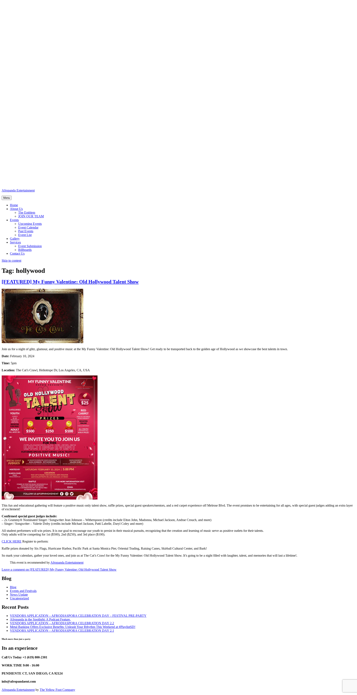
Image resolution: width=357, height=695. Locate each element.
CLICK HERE (11, 541)
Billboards (25, 250)
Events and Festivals (23, 591)
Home (14, 205)
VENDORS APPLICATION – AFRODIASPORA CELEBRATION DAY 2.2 (62, 623)
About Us (16, 209)
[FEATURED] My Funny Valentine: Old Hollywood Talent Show (70, 281)
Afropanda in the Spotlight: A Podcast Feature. (40, 619)
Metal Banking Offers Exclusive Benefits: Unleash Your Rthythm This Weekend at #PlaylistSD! (72, 627)
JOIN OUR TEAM (31, 216)
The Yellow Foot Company (57, 689)
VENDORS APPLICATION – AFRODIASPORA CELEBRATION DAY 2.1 (62, 630)
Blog (13, 587)
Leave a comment (59, 569)
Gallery (15, 238)
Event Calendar (28, 227)
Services (15, 242)
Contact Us (17, 253)
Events (14, 220)
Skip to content (11, 260)
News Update (19, 594)
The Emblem (26, 212)
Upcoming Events (30, 223)
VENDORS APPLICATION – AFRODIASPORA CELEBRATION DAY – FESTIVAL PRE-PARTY (78, 615)
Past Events (25, 231)
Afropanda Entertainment (18, 190)
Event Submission (30, 246)
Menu (6, 197)
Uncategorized (19, 598)
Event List (25, 235)
